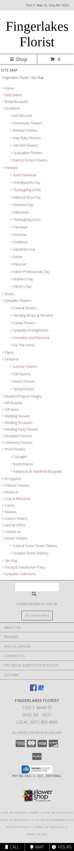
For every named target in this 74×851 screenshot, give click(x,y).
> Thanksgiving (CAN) (25, 190)
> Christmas (19, 242)
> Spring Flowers (22, 389)
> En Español (11, 479)
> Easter (16, 256)
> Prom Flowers (13, 449)
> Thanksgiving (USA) (25, 219)
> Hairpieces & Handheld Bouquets (36, 471)
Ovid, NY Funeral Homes (20, 812)
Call (13, 847)
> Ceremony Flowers (17, 442)
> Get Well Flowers (24, 145)
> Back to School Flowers (28, 160)
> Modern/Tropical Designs (22, 396)
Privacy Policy (18, 827)
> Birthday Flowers (24, 130)
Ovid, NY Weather (14, 820)
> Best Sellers (12, 95)
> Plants (8, 352)
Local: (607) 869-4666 (37, 722)
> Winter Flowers (22, 381)
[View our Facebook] (33, 689)
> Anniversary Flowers (26, 123)
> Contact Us (11, 531)
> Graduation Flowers (26, 152)
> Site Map (10, 560)
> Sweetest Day (21, 204)
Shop (21, 59)
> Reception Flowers (17, 436)
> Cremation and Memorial (29, 337)
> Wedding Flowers (16, 416)
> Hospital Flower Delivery (29, 553)
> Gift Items (10, 409)
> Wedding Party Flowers (20, 429)
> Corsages (18, 456)
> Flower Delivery (14, 538)
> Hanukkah (19, 227)
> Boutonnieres (21, 464)
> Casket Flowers (22, 323)
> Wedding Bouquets (17, 422)
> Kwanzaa (18, 234)
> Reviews (9, 512)
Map (38, 847)
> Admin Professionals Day (30, 271)
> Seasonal (10, 359)
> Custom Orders (14, 518)
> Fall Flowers (20, 374)
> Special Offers (13, 525)
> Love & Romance (16, 498)
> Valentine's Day (22, 249)
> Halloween (19, 212)
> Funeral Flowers (23, 308)
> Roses (8, 294)
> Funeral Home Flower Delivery (33, 545)
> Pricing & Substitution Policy (23, 567)
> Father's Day (20, 286)
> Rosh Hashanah (23, 175)
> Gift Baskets (12, 403)
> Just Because (21, 115)
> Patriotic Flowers (15, 485)
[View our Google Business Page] (40, 689)
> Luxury (8, 505)
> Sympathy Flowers (16, 300)
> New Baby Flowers (25, 138)
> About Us (10, 492)
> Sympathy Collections (19, 574)
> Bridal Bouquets (15, 101)
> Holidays (9, 167)
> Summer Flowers (24, 366)
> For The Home (22, 345)
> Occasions (11, 108)
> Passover (18, 264)
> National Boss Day (25, 197)
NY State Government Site (52, 820)
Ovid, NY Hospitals (58, 812)
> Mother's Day (21, 279)
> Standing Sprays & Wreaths (31, 315)
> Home (8, 88)
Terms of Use (37, 834)
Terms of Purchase (49, 827)
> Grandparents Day (25, 182)
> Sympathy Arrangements (29, 330)
